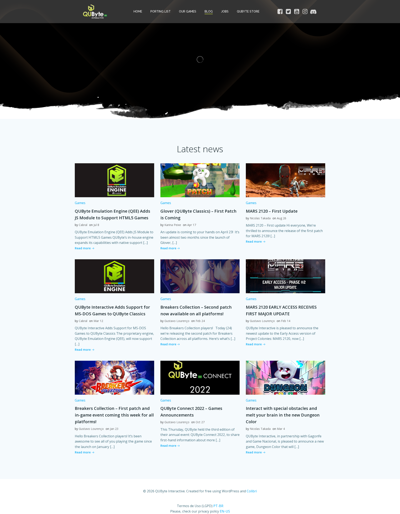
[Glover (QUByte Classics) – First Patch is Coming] (200, 180)
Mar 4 (281, 429)
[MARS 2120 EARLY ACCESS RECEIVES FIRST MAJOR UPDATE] (285, 276)
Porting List (160, 11)
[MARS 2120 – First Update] (285, 180)
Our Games (187, 11)
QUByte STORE (248, 11)
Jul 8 (96, 225)
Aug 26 (281, 218)
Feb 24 (200, 321)
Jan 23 (114, 429)
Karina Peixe (172, 225)
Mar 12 (98, 321)
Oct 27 (200, 422)
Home (138, 11)
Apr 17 (191, 225)
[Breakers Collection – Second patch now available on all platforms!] (200, 276)
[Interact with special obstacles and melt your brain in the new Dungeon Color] (285, 377)
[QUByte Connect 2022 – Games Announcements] (200, 377)
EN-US (225, 511)
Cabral (83, 225)
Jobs (225, 11)
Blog (209, 11)
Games (80, 203)
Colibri (252, 491)
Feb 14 (285, 321)
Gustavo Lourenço (176, 321)
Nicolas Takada (260, 218)
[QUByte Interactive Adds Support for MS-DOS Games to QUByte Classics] (114, 276)
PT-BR (218, 506)
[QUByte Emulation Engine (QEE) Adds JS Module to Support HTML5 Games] (114, 180)
